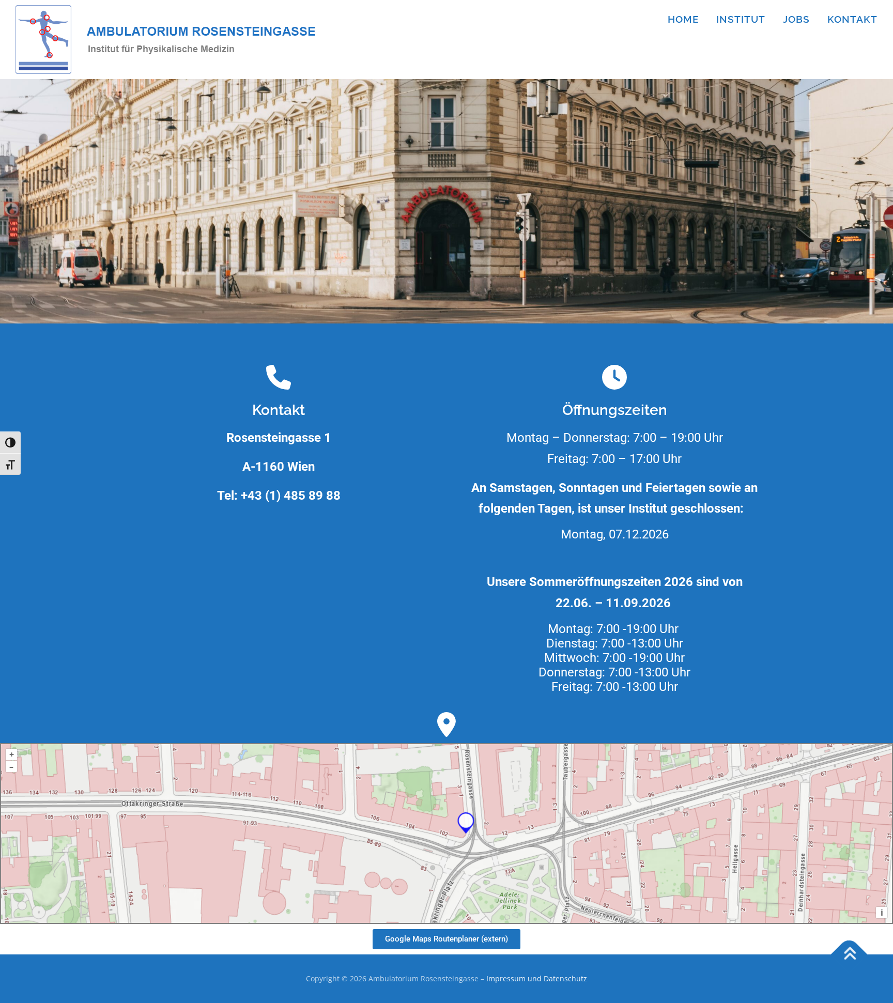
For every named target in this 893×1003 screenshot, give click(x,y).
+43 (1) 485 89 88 (291, 495)
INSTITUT (740, 19)
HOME (683, 19)
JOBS (796, 19)
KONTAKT (852, 19)
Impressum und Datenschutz (536, 978)
